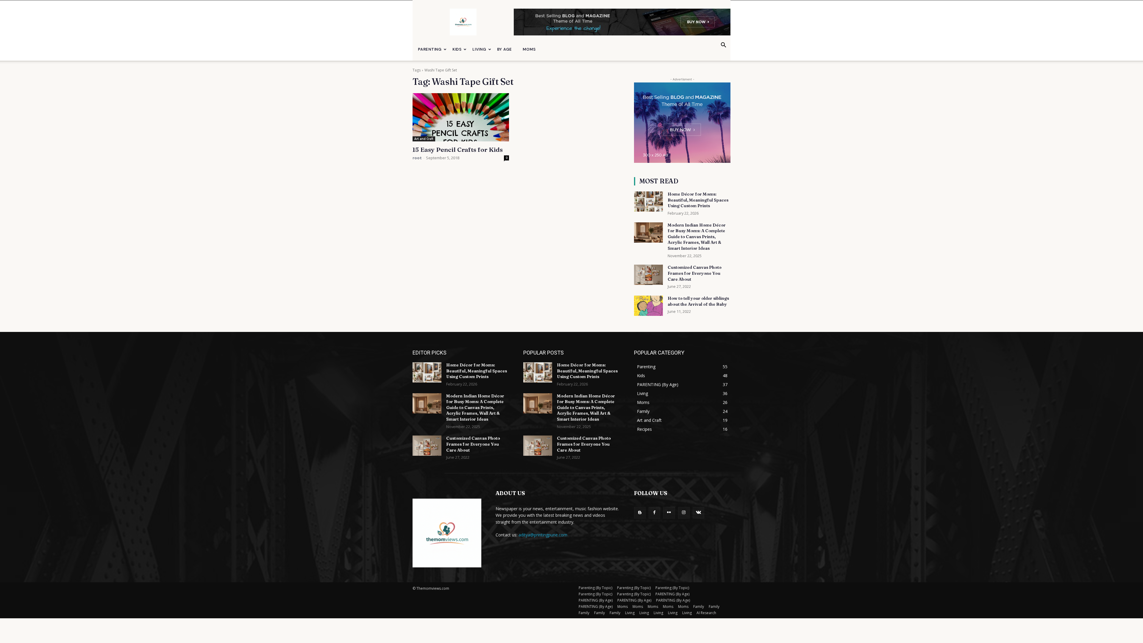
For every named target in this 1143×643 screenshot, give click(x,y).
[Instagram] (684, 513)
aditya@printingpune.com (543, 535)
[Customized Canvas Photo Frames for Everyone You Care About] (648, 275)
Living (479, 49)
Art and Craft (423, 139)
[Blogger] (640, 513)
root (417, 157)
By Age (504, 49)
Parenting (430, 49)
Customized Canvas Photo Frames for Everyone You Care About (695, 273)
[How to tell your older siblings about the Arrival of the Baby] (648, 306)
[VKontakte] (698, 513)
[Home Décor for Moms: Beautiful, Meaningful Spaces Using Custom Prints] (648, 201)
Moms (529, 49)
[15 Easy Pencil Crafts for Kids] (461, 117)
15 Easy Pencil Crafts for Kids (458, 149)
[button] (723, 46)
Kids (457, 49)
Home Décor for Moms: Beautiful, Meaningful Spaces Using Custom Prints (698, 199)
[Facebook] (654, 513)
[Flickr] (669, 513)
